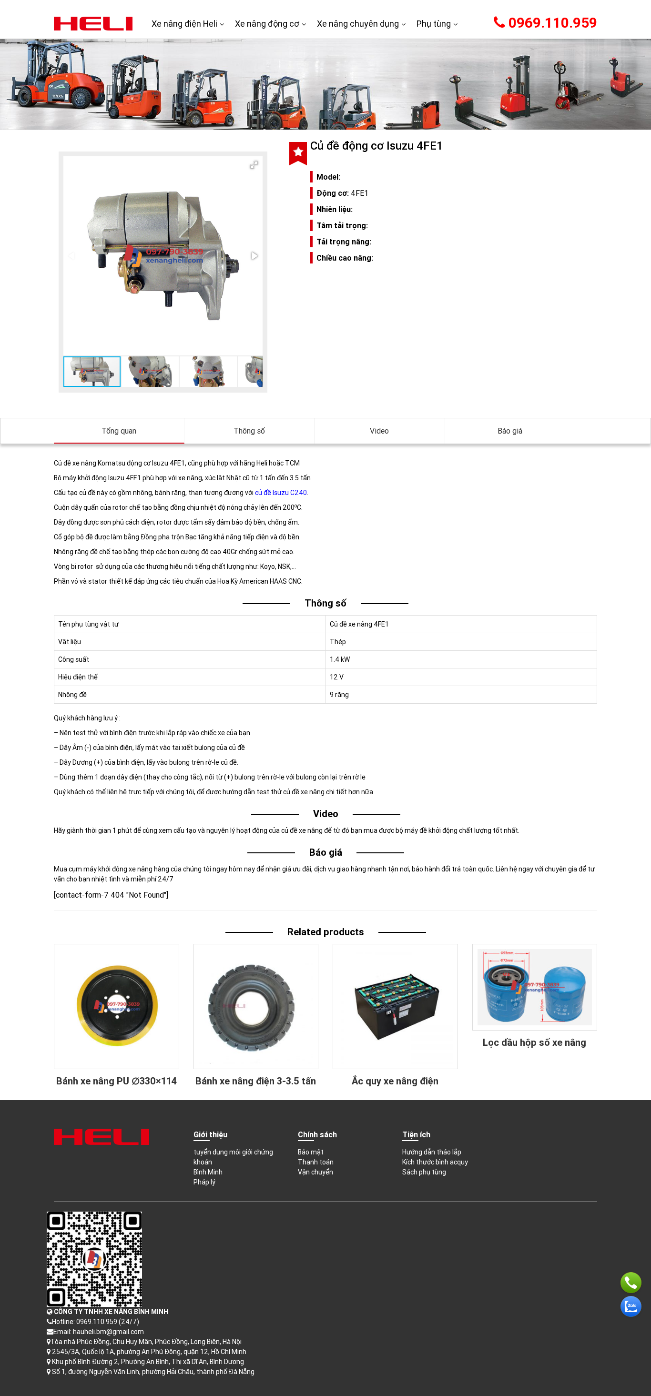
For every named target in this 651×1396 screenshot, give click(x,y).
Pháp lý (204, 1182)
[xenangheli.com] (93, 23)
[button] (254, 164)
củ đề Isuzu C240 (281, 492)
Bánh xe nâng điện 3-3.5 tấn (255, 1081)
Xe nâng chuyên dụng (358, 23)
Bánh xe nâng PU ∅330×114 (116, 1081)
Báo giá (510, 430)
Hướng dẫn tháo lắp (431, 1152)
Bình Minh (208, 1172)
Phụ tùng (434, 23)
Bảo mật (311, 1152)
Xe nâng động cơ (267, 23)
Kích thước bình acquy (435, 1162)
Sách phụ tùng (424, 1172)
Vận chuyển (315, 1172)
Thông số (249, 430)
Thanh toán (316, 1162)
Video (379, 430)
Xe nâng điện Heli (184, 23)
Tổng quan (119, 430)
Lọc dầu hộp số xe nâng (534, 1042)
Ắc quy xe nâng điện (395, 1081)
